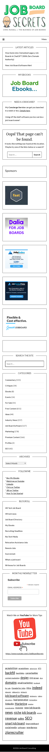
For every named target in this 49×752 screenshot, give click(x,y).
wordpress (32, 727)
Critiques (9, 386)
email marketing (25, 682)
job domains (33, 696)
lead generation (20, 699)
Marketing (9, 431)
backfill (10, 673)
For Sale (8, 403)
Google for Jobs (19, 688)
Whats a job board (12, 559)
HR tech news (10, 514)
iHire (29, 688)
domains (11, 682)
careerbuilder (31, 673)
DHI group (34, 678)
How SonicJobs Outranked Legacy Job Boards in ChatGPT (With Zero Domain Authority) (22, 56)
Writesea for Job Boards (15, 565)
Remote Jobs (10, 548)
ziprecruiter (14, 732)
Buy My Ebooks (12, 478)
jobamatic (8, 692)
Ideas (7, 414)
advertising (33, 668)
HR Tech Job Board (13, 508)
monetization (9, 708)
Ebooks (8, 391)
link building (33, 700)
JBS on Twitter (12, 490)
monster (19, 707)
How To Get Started (14, 493)
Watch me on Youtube (15, 481)
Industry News (11, 420)
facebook (37, 683)
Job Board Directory (13, 519)
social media (11, 727)
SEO (7, 448)
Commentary (10, 380)
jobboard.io (16, 692)
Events (8, 397)
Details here (25, 110)
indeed (37, 688)
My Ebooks (9, 525)
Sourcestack (10, 554)
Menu (44, 39)
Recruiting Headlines (14, 531)
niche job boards (25, 712)
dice (41, 678)
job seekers (8, 700)
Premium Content (12, 437)
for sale (8, 688)
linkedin (9, 703)
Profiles (8, 443)
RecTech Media (11, 537)
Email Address (15, 587)
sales (21, 718)
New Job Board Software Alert (18, 65)
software (22, 727)
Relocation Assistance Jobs (16, 542)
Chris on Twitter (13, 487)
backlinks (20, 673)
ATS (39, 668)
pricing (39, 713)
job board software (17, 695)
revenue (11, 718)
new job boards (32, 707)
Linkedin (9, 484)
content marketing (12, 678)
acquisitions (23, 668)
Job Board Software (13, 426)
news (9, 712)
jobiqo (40, 696)
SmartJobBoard (32, 723)
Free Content (10, 408)
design (24, 677)
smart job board (15, 723)
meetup (30, 704)
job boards (24, 692)
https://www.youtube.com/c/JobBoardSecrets (24, 653)
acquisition (11, 668)
